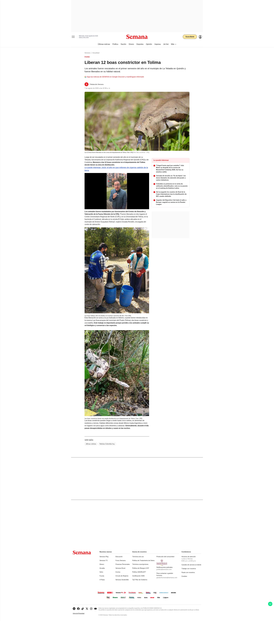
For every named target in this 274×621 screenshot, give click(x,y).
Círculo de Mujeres (121, 576)
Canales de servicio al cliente (191, 565)
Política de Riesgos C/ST (140, 568)
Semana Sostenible (122, 580)
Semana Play (104, 556)
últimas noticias (91, 444)
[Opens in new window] (78, 608)
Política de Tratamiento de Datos (143, 560)
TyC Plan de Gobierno (139, 580)
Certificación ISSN (138, 576)
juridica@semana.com (164, 569)
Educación (119, 556)
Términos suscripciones (140, 564)
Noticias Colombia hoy (107, 444)
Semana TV (104, 560)
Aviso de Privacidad (81, 613)
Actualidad (95, 53)
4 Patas (102, 580)
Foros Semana (120, 560)
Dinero (102, 564)
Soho (101, 572)
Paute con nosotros (188, 572)
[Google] (74, 608)
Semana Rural (120, 568)
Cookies (184, 576)
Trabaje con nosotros (189, 568)
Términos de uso (138, 556)
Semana (87, 53)
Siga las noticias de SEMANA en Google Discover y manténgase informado (115, 77)
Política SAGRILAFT (139, 572)
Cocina (117, 572)
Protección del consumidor (165, 556)
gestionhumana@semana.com (166, 577)
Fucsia (102, 576)
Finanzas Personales (122, 564)
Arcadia (102, 568)
